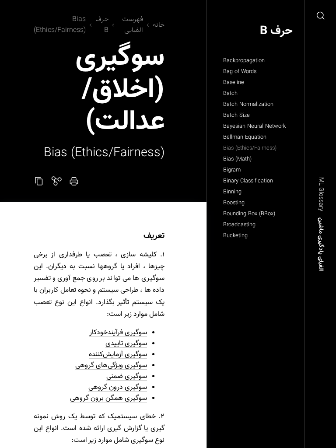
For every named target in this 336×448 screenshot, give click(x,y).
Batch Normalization (248, 104)
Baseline (233, 82)
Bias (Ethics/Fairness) (249, 148)
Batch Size (236, 115)
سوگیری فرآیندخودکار (118, 332)
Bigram (232, 170)
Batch (230, 93)
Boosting (234, 203)
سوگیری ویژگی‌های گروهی (111, 365)
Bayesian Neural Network (254, 126)
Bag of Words (239, 71)
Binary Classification (248, 181)
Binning (232, 192)
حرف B (276, 31)
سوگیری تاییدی (126, 343)
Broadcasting (239, 224)
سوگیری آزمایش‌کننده (118, 354)
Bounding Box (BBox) (249, 214)
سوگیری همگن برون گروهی (108, 398)
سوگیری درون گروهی (117, 387)
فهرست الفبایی (132, 25)
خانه (158, 25)
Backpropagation (244, 60)
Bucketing (235, 235)
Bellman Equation (244, 137)
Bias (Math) (237, 159)
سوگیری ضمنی (126, 376)
